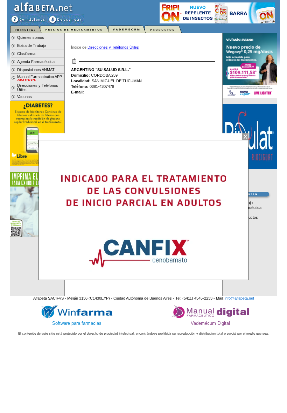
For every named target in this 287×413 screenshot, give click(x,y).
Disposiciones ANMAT (36, 70)
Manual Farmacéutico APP (39, 77)
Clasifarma (26, 53)
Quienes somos (30, 37)
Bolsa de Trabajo (31, 45)
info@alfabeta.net (239, 298)
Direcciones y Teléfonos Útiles (113, 47)
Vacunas (24, 96)
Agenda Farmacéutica (36, 61)
